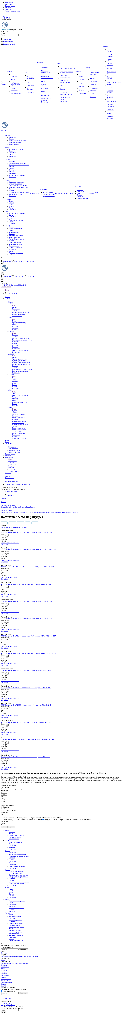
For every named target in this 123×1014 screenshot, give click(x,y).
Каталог (11, 302)
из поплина (20, 523)
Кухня (14, 321)
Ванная (14, 307)
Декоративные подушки (71, 512)
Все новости (5, 953)
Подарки (15, 378)
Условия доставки (6, 980)
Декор (14, 393)
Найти (3, 1012)
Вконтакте (10, 495)
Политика (4, 973)
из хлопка (35, 523)
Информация (5, 975)
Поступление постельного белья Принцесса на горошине (19, 956)
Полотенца (4, 512)
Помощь (3, 977)
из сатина (4, 523)
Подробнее (4, 544)
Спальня (15, 335)
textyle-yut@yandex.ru (10, 491)
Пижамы (52, 512)
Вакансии (4, 970)
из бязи (28, 523)
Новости (3, 968)
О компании (12, 461)
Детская (14, 357)
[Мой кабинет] (2, 259)
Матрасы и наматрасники (23, 512)
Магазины (4, 972)
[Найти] (1, 37)
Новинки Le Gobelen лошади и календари (14, 963)
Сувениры (46, 512)
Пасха (3, 960)
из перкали (12, 523)
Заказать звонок (6, 287)
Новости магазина (9, 947)
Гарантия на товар (7, 982)
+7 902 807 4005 (6, 18)
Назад (10, 300)
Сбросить (11, 827)
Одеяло (40, 512)
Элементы (11, 512)
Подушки (35, 512)
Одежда (14, 411)
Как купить (12, 447)
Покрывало (59, 512)
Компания (4, 965)
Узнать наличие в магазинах (10, 543)
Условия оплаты (6, 979)
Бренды (3, 986)
